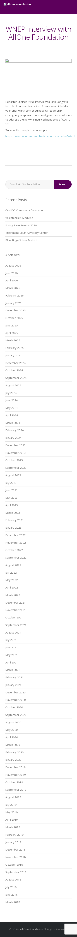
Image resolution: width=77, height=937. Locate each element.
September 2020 (16, 715)
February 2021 (14, 677)
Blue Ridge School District (21, 240)
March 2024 (12, 423)
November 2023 (15, 453)
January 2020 (13, 759)
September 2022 (16, 557)
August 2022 (13, 565)
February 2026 (14, 295)
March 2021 (12, 670)
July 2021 (11, 640)
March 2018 (12, 902)
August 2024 (13, 385)
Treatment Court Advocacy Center (26, 232)
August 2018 (13, 879)
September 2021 (16, 625)
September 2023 (16, 467)
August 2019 (13, 797)
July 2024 (11, 393)
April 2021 (11, 662)
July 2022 (11, 572)
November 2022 (15, 542)
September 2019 (16, 789)
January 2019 (13, 842)
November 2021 (15, 610)
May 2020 (11, 729)
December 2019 (15, 767)
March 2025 (12, 340)
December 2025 (15, 310)
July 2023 (11, 482)
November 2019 (15, 774)
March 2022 (12, 595)
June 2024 (11, 400)
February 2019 (14, 834)
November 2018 (15, 857)
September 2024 (16, 378)
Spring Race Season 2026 (21, 225)
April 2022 (11, 587)
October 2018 (14, 864)
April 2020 (11, 737)
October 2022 (14, 550)
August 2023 (13, 475)
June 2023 (11, 490)
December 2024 (15, 363)
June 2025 (11, 325)
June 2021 (11, 647)
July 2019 (11, 804)
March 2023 (12, 512)
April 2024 (11, 415)
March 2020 (12, 745)
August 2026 (13, 265)
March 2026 (12, 288)
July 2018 (11, 887)
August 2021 (13, 632)
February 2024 (14, 430)
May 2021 (11, 655)
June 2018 (11, 894)
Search (62, 184)
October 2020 (14, 707)
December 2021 (15, 602)
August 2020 (13, 722)
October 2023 (14, 460)
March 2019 (12, 827)
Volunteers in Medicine (19, 218)
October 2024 (14, 370)
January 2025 (13, 355)
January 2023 (13, 527)
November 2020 (15, 699)
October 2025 (14, 318)
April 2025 (11, 333)
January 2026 (13, 303)
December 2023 (15, 445)
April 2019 (11, 819)
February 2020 (14, 752)
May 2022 (11, 580)
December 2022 (15, 535)
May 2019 (11, 812)
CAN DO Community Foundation (24, 210)
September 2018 (16, 872)
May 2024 (11, 407)
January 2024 (13, 437)
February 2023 (14, 520)
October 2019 (14, 782)
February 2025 (14, 348)
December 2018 (15, 849)
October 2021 (14, 617)
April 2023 (11, 505)
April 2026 (11, 280)
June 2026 (11, 273)
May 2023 (11, 497)
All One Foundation (31, 929)
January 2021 (13, 685)
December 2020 (15, 692)
